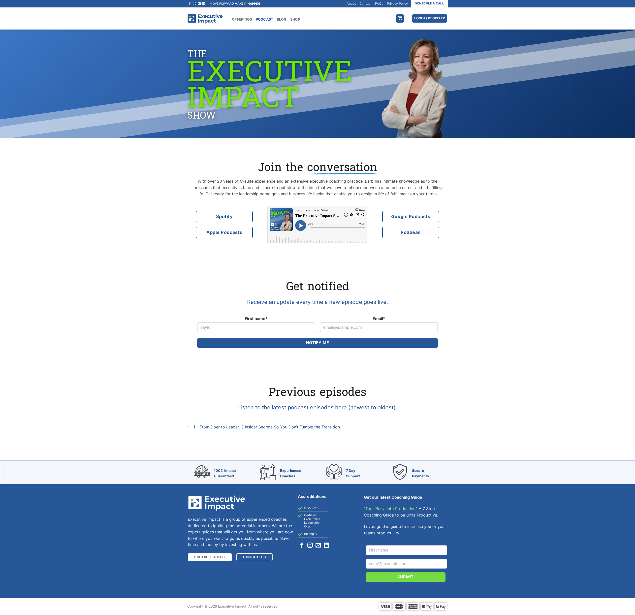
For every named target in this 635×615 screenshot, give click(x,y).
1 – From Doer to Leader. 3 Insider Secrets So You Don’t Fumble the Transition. (267, 426)
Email (379, 318)
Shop (295, 19)
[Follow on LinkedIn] (203, 3)
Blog (282, 19)
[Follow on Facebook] (189, 3)
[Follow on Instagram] (194, 3)
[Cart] (400, 18)
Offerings (242, 19)
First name (256, 318)
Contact (365, 3)
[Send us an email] (199, 3)
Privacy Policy (397, 3)
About (351, 3)
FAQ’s (379, 3)
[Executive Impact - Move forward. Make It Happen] (205, 18)
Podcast (264, 19)
